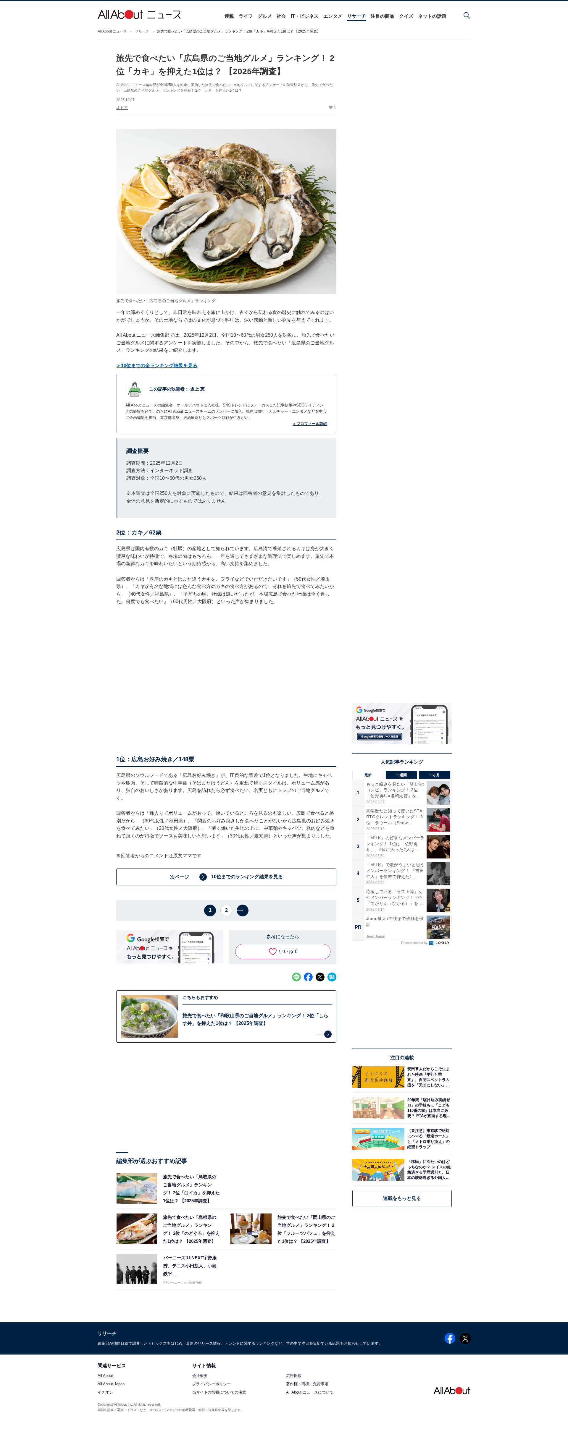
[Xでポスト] (320, 977)
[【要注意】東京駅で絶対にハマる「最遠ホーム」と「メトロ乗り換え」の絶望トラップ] (428, 1139)
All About (105, 1376)
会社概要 (200, 1376)
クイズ (406, 16)
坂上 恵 (122, 108)
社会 (281, 16)
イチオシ (105, 1392)
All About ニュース (112, 31)
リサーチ (356, 16)
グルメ (265, 16)
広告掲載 (293, 1376)
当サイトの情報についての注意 (219, 1392)
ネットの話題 (432, 16)
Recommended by (414, 942)
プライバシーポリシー (211, 1384)
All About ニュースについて (309, 1392)
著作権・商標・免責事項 (307, 1384)
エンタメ (332, 16)
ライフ (246, 16)
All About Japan (111, 1384)
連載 (229, 16)
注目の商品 (382, 16)
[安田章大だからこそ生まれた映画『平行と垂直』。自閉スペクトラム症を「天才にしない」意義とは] (428, 1077)
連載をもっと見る (402, 1198)
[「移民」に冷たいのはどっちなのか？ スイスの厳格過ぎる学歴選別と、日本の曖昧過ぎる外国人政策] (428, 1169)
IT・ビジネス (305, 16)
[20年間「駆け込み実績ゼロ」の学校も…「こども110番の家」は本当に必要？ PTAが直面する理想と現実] (428, 1108)
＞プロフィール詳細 (310, 424)
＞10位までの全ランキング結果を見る (156, 365)
